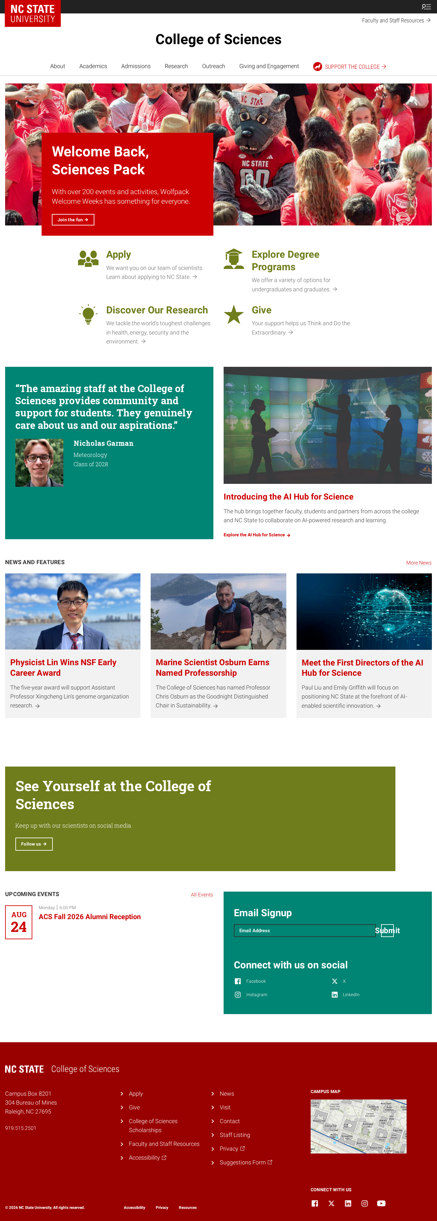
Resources (188, 1207)
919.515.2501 (20, 1128)
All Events (202, 895)
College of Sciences (218, 39)
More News (419, 563)
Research (176, 66)
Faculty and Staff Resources (164, 1144)
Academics (93, 66)
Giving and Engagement (269, 66)
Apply (136, 1094)
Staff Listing (235, 1135)
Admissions (136, 66)
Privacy (162, 1207)
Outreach (213, 66)
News (227, 1094)
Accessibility (134, 1207)
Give (134, 1107)
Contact (230, 1121)
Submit (387, 930)
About (57, 66)
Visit (225, 1107)
